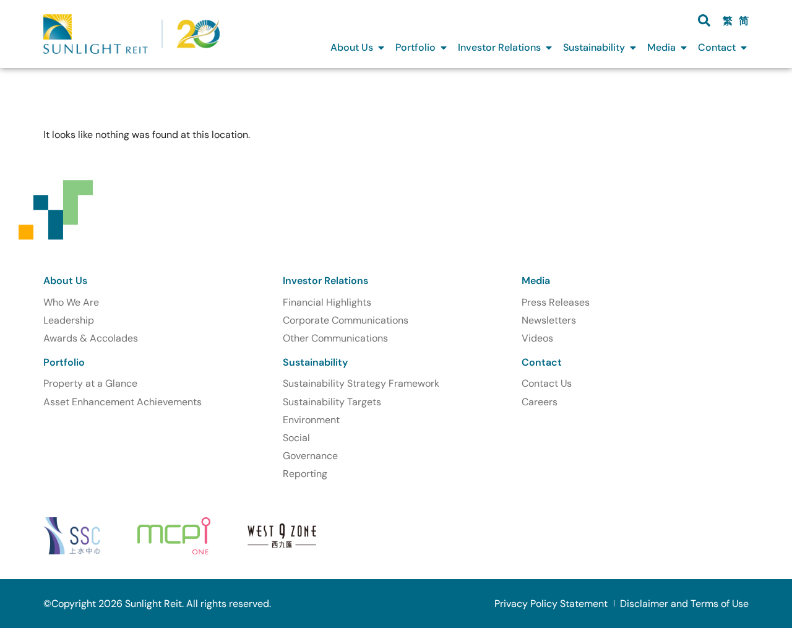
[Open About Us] (381, 48)
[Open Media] (684, 48)
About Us (65, 280)
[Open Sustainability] (633, 48)
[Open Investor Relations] (549, 48)
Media (536, 280)
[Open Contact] (744, 48)
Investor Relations (325, 280)
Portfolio (64, 362)
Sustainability (315, 362)
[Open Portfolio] (444, 48)
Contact (542, 362)
